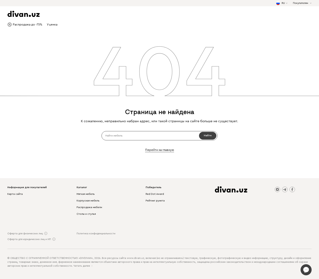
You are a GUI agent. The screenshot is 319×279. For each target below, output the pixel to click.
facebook (292, 189)
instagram (277, 189)
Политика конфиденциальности (96, 233)
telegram (285, 189)
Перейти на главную (159, 149)
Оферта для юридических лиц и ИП (29, 239)
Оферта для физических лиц (25, 233)
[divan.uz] (231, 189)
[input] (159, 135)
